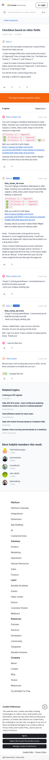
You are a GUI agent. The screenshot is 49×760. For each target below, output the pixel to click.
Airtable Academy (19, 585)
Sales (13, 569)
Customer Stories (19, 607)
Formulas (6, 398)
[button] (3, 5)
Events (14, 591)
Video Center (17, 596)
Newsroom (16, 685)
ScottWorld (14, 465)
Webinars (15, 613)
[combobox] (24, 12)
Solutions (15, 541)
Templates (16, 646)
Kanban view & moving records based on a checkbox (24, 429)
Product (15, 546)
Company (15, 657)
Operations (16, 557)
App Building (17, 524)
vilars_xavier (11, 358)
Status (14, 679)
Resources (16, 618)
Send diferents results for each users (17, 413)
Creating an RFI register (12, 395)
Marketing (16, 552)
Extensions (16, 519)
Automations (7, 409)
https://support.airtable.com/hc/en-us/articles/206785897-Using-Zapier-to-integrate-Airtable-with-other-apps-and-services (23, 150)
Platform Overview (20, 507)
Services (15, 629)
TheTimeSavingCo (17, 449)
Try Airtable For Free (20, 691)
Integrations (17, 513)
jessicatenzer (15, 457)
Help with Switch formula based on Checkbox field (23, 421)
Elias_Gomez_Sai (13, 117)
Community (16, 641)
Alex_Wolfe (14, 473)
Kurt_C (9, 41)
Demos (14, 602)
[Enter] (4, 12)
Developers (16, 635)
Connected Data (19, 535)
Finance (15, 574)
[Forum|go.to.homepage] (16, 5)
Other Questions (11, 20)
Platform (15, 502)
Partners (15, 624)
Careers (14, 668)
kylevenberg (15, 481)
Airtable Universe (19, 652)
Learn (13, 580)
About (14, 663)
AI (12, 530)
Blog (13, 674)
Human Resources (20, 563)
